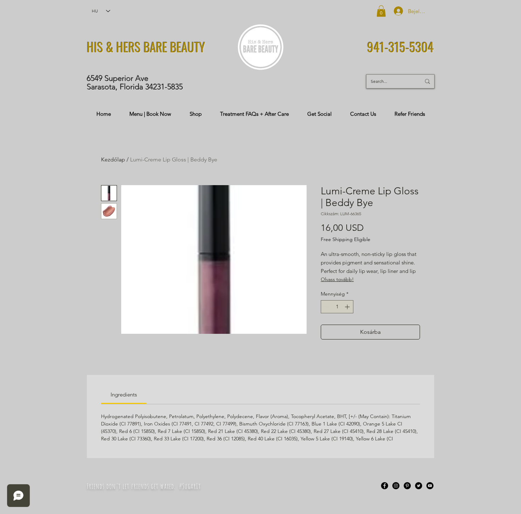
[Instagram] (395, 485)
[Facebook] (384, 485)
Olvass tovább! (337, 279)
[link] (124, 394)
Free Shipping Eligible (345, 239)
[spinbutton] (337, 307)
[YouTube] (429, 485)
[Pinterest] (407, 485)
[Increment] (347, 307)
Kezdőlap (113, 159)
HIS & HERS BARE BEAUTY (146, 47)
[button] (381, 11)
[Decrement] (326, 307)
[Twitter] (418, 485)
